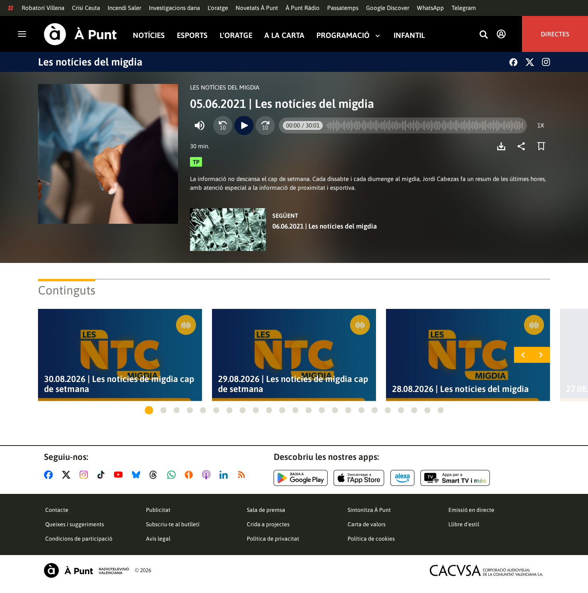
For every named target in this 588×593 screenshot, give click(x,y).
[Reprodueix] (244, 125)
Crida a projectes (268, 524)
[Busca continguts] (483, 35)
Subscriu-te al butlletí (173, 524)
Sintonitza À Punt (369, 510)
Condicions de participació (78, 538)
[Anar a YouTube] (120, 475)
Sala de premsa (266, 510)
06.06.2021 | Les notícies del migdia (324, 226)
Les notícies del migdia (90, 62)
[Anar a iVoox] (190, 475)
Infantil (409, 35)
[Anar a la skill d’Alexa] (402, 478)
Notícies (149, 35)
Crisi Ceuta (86, 7)
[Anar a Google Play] (301, 478)
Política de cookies (371, 538)
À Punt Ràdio (303, 7)
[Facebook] (513, 62)
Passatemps (342, 7)
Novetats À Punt (257, 7)
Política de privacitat (273, 538)
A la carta (284, 35)
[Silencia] (199, 125)
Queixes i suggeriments (74, 524)
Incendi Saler (124, 7)
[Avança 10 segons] (265, 125)
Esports (192, 35)
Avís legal (158, 538)
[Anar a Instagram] (85, 475)
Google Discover (387, 7)
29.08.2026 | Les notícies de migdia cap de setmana (293, 384)
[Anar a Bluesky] (138, 475)
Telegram (464, 7)
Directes (555, 34)
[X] (530, 62)
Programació (343, 35)
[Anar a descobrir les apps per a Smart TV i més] (455, 478)
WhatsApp (430, 7)
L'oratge (218, 7)
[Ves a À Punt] (80, 34)
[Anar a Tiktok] (102, 475)
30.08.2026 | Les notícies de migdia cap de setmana (119, 384)
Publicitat (158, 510)
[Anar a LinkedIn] (225, 475)
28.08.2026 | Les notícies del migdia (460, 389)
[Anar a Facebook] (50, 475)
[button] (149, 410)
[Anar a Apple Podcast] (208, 475)
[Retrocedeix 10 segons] (222, 125)
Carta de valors (367, 524)
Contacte (56, 510)
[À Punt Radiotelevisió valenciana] (86, 570)
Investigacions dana (174, 7)
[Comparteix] (523, 146)
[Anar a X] (68, 475)
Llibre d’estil (463, 524)
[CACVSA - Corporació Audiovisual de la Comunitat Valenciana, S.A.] (486, 570)
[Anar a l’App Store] (359, 478)
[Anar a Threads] (155, 475)
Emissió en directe (471, 510)
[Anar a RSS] (243, 475)
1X (540, 125)
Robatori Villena (43, 7)
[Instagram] (546, 62)
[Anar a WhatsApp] (173, 475)
